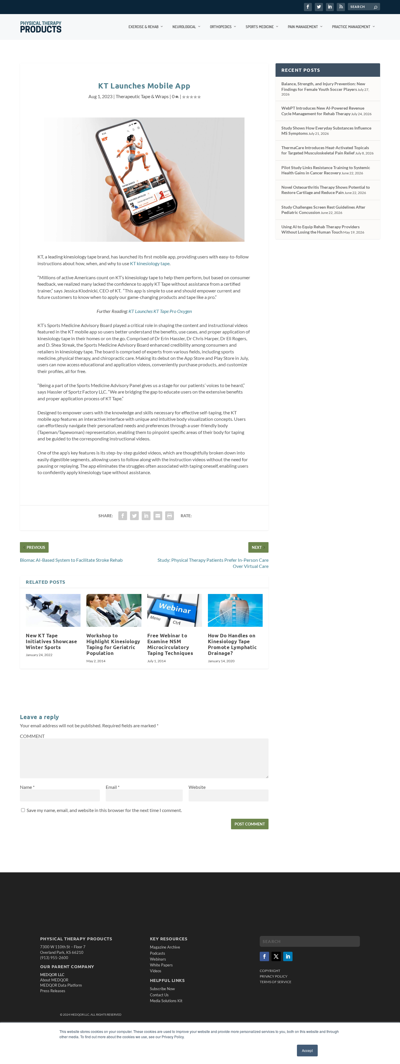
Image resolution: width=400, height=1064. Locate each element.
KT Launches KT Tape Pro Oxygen (160, 311)
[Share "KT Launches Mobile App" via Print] (169, 516)
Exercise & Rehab (143, 26)
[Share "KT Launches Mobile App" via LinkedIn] (146, 516)
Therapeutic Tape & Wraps (142, 96)
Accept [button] (307, 1050)
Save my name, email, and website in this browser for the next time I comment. (104, 810)
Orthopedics (221, 26)
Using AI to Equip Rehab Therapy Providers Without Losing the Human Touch (320, 229)
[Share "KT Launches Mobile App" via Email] (158, 516)
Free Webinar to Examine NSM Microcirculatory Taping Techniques (170, 644)
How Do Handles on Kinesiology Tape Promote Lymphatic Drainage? (232, 644)
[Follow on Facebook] (264, 956)
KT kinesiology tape (150, 263)
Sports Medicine (260, 26)
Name (27, 787)
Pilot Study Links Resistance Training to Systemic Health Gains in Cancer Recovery (325, 170)
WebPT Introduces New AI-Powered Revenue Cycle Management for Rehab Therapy (322, 110)
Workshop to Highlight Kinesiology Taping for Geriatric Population (113, 644)
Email (112, 787)
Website (197, 787)
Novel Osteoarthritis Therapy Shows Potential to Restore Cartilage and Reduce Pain (325, 190)
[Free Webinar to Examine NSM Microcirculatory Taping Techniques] (174, 610)
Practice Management (351, 26)
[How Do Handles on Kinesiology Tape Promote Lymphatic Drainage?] (235, 610)
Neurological (184, 26)
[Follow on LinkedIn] (288, 956)
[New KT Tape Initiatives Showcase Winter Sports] (53, 610)
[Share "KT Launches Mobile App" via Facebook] (123, 516)
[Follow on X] (276, 956)
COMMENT (32, 736)
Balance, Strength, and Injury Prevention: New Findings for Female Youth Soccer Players (323, 86)
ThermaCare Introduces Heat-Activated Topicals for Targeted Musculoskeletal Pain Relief (325, 150)
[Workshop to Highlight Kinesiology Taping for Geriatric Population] (113, 610)
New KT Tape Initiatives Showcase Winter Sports (51, 641)
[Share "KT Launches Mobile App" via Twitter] (134, 516)
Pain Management (303, 26)
